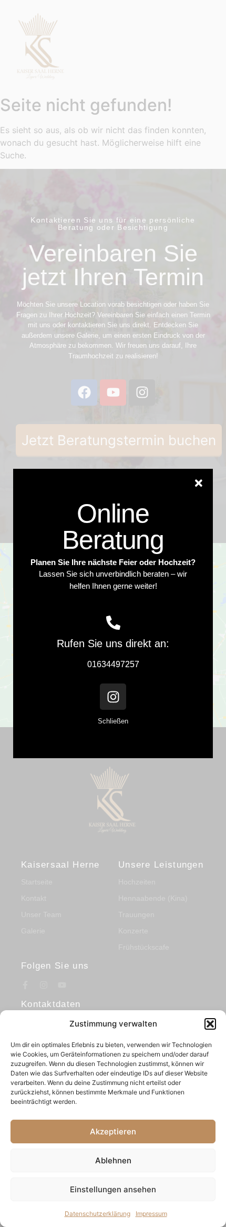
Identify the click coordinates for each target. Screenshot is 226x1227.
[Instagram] (113, 696)
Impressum (151, 1214)
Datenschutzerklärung (97, 1214)
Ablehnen (113, 1160)
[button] (210, 1024)
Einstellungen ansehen (113, 1189)
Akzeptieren (113, 1132)
